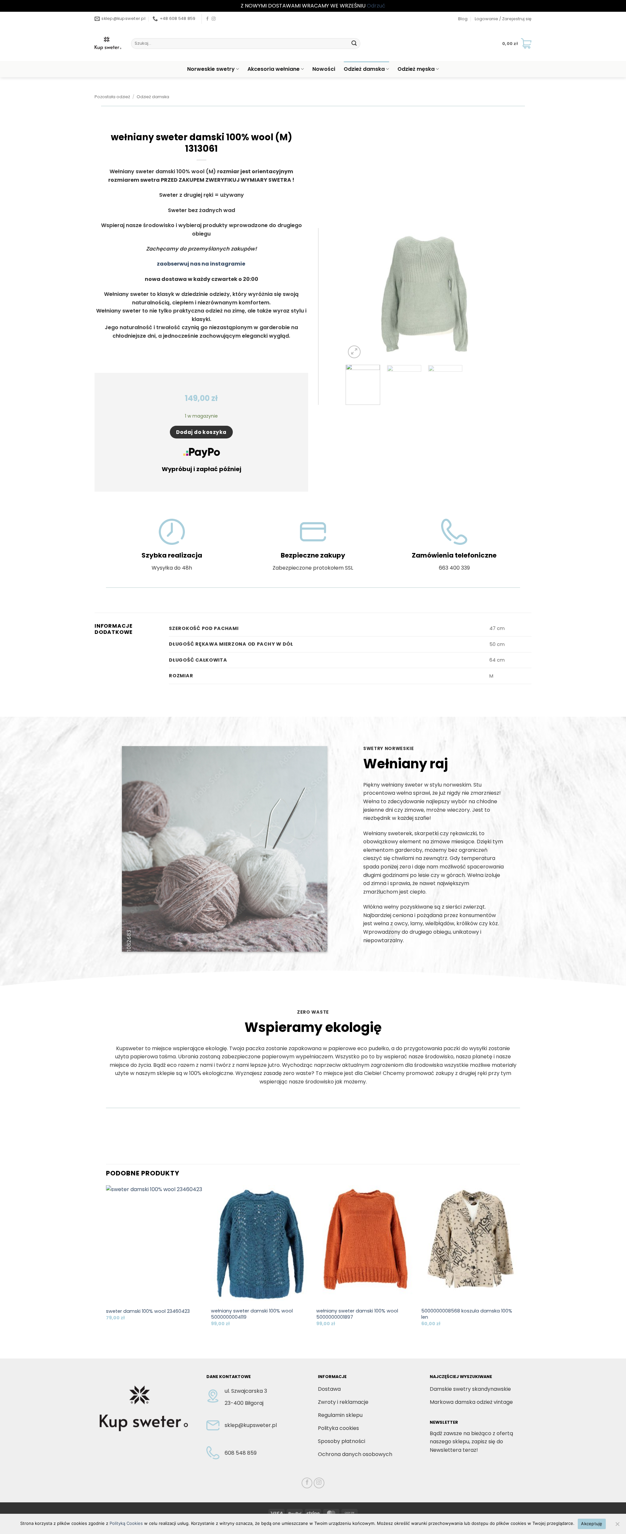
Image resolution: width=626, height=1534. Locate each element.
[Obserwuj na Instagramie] (214, 19)
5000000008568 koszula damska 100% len (466, 1314)
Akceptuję (591, 1523)
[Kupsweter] (108, 43)
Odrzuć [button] (376, 5)
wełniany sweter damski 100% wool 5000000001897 (357, 1314)
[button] (503, 19)
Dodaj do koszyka (201, 432)
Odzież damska (364, 69)
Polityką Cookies (126, 1523)
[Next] (492, 294)
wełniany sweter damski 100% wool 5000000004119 (252, 1314)
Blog (463, 19)
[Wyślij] (354, 43)
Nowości (323, 69)
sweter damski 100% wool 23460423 (148, 1311)
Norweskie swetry (211, 69)
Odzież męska (416, 69)
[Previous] (357, 294)
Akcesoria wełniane (273, 69)
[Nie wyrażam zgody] (617, 1526)
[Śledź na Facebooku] (207, 19)
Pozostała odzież (112, 97)
